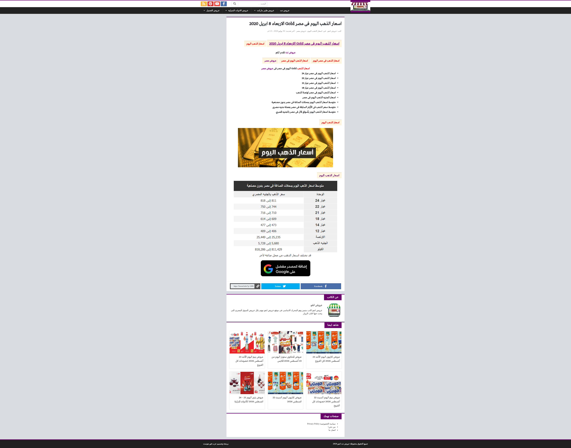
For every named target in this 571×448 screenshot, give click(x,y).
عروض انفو (332, 31)
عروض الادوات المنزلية (238, 10)
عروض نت (284, 10)
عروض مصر (301, 31)
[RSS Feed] (204, 3)
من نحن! (332, 427)
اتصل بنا (332, 430)
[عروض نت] (360, 6)
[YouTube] (217, 3)
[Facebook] (224, 3)
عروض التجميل (212, 10)
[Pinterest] (210, 3)
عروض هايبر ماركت (265, 10)
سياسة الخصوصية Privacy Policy (321, 424)
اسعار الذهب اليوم (315, 31)
